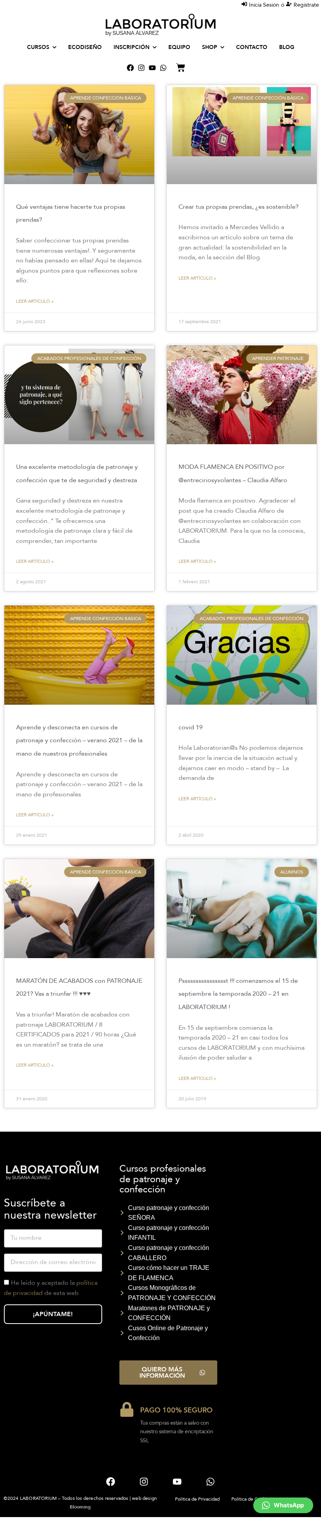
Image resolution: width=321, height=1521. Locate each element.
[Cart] (181, 67)
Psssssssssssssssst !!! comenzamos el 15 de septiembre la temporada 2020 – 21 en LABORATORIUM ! (238, 994)
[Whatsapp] (163, 67)
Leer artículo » (35, 301)
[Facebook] (130, 67)
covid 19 (191, 727)
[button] (283, 1505)
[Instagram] (141, 67)
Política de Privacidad (197, 1499)
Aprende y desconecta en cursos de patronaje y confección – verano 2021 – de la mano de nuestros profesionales (79, 740)
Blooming (80, 1507)
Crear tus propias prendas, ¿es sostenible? (239, 207)
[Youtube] (152, 67)
